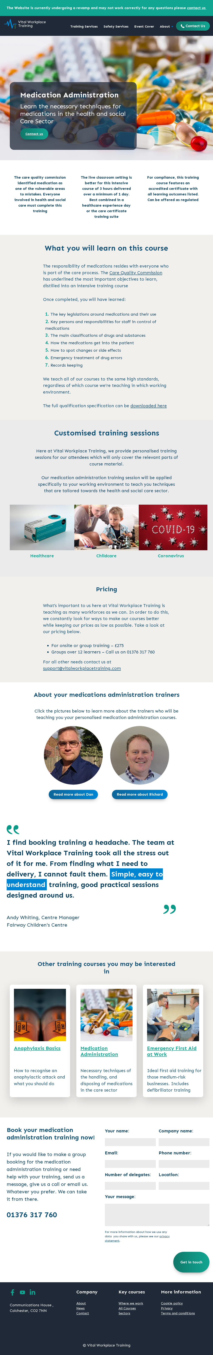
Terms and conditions (178, 1313)
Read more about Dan (73, 794)
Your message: (120, 1196)
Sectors (124, 1313)
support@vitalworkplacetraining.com (82, 668)
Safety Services (116, 26)
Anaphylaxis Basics (37, 1048)
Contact (82, 1313)
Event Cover (144, 26)
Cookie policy (172, 1303)
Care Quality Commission (135, 272)
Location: (169, 1174)
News (80, 1308)
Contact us (34, 134)
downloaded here (148, 405)
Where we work (131, 1303)
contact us (197, 8)
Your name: (117, 1131)
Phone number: (175, 1153)
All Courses (127, 1308)
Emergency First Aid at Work (172, 1051)
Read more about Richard (140, 794)
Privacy (167, 1308)
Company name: (176, 1131)
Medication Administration (99, 1051)
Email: (111, 1153)
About (165, 26)
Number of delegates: (128, 1174)
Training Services (84, 26)
